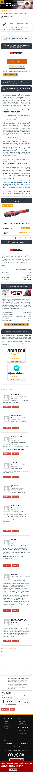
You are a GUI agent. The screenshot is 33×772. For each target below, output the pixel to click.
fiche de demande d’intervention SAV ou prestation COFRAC (16, 181)
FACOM (6, 40)
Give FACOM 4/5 (14, 66)
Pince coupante (16, 505)
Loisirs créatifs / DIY (24, 730)
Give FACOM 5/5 (16, 66)
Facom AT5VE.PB (16, 394)
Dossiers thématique (24, 732)
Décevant (14, 574)
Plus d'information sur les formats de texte (17, 678)
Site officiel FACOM (8, 16)
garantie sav (15, 486)
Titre (2, 658)
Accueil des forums (23, 721)
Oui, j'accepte (4, 769)
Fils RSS (6, 723)
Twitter (16, 755)
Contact (6, 721)
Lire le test (26, 228)
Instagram (21, 755)
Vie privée (6, 726)
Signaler (15, 406)
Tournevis (14, 462)
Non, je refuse (13, 769)
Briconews (6, 739)
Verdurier (6, 740)
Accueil (5, 38)
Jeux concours (22, 733)
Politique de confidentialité (16, 759)
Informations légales (9, 725)
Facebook (10, 755)
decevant (14, 539)
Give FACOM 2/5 (11, 66)
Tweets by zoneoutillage (16, 747)
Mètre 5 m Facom (16, 415)
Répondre (7, 406)
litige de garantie (16, 436)
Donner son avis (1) (11, 74)
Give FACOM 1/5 (10, 66)
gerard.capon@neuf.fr (19, 449)
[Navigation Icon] (2, 2)
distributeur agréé (10, 173)
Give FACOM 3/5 (13, 66)
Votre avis (4, 665)
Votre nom (3, 652)
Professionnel (22, 723)
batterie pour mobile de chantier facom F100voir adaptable (19, 620)
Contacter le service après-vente (17, 324)
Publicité (6, 728)
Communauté (22, 725)
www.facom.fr (27, 279)
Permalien (13, 396)
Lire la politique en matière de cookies (10, 766)
